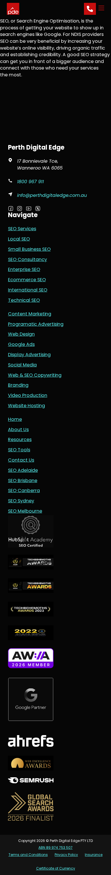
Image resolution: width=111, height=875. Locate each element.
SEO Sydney (21, 500)
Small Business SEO (29, 249)
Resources (20, 439)
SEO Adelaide (23, 470)
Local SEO (19, 239)
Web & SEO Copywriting (34, 375)
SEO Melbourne (25, 511)
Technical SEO (24, 300)
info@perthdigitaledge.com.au (52, 195)
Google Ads (21, 344)
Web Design (21, 334)
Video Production (27, 395)
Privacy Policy (66, 854)
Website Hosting (26, 405)
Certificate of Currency (55, 868)
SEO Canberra (24, 490)
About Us (18, 429)
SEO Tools (19, 449)
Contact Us (21, 460)
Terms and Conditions (28, 854)
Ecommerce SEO (27, 279)
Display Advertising (29, 354)
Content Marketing (29, 314)
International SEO (27, 290)
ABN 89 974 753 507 (55, 847)
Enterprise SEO (24, 269)
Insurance (93, 854)
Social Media (22, 365)
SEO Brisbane (22, 480)
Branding (18, 385)
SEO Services (22, 228)
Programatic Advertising (35, 324)
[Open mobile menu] (101, 9)
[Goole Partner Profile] (31, 531)
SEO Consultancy (27, 259)
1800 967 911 (30, 181)
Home (15, 419)
